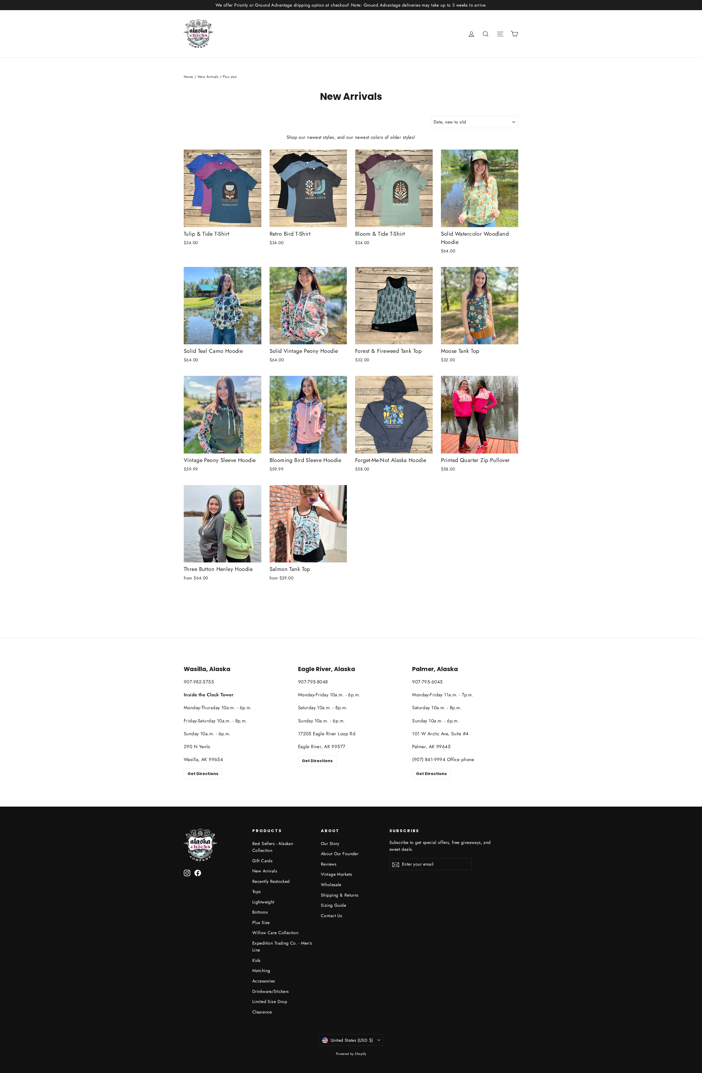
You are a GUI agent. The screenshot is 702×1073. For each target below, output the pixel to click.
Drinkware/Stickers (270, 991)
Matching (261, 970)
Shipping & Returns (339, 895)
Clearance (262, 1012)
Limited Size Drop (269, 1001)
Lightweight (263, 902)
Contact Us (331, 916)
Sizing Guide (333, 905)
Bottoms (260, 912)
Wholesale (331, 885)
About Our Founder (339, 853)
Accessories (263, 981)
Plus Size (261, 922)
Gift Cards (262, 861)
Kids (256, 960)
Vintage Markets (336, 874)
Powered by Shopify (351, 1053)
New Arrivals (208, 76)
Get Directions (203, 773)
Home (188, 76)
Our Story (330, 843)
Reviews (328, 864)
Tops (256, 891)
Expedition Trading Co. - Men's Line (282, 946)
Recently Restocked (271, 881)
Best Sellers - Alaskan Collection (272, 847)
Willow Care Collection (275, 933)
